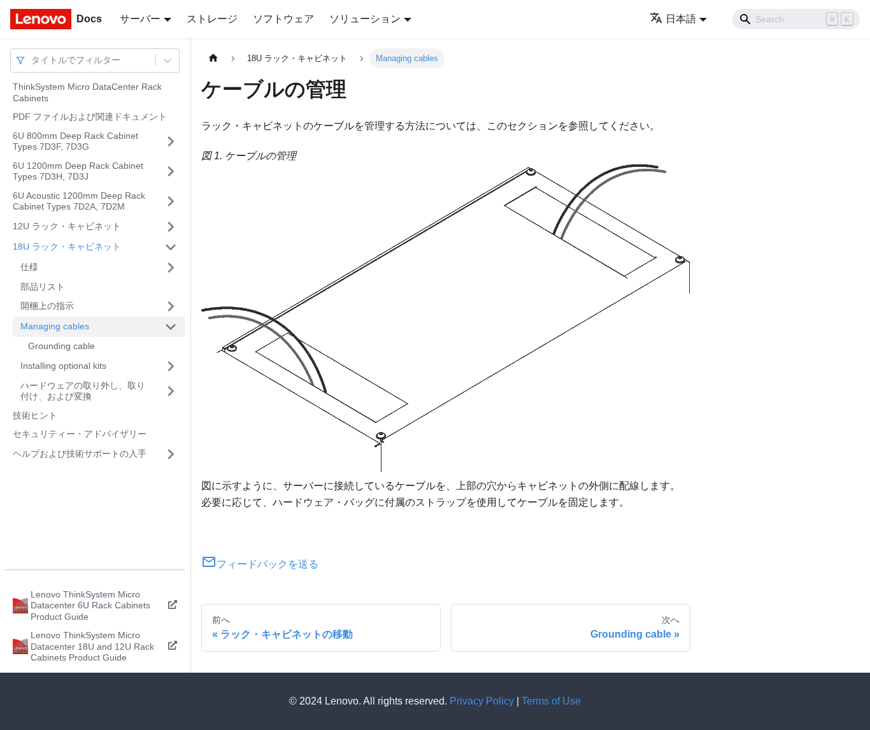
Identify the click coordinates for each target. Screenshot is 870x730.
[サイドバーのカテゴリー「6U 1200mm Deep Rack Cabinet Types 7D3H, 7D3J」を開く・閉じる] (171, 172)
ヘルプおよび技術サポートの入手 (79, 453)
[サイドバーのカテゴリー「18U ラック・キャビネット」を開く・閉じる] (171, 247)
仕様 (29, 267)
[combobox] (32, 60)
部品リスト (42, 287)
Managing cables (54, 326)
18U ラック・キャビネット (67, 246)
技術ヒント (35, 415)
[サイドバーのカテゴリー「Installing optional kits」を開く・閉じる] (171, 366)
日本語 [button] (681, 18)
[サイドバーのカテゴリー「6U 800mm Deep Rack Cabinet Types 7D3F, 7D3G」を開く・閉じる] (171, 142)
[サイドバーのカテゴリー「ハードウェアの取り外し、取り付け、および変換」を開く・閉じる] (171, 391)
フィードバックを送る (267, 564)
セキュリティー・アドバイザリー (79, 434)
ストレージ (212, 18)
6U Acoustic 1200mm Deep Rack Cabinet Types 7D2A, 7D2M (79, 201)
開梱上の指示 (47, 306)
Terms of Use (551, 701)
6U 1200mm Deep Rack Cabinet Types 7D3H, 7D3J (78, 171)
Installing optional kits (63, 366)
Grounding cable (61, 346)
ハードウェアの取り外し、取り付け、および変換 (82, 391)
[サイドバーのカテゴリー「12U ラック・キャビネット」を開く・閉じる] (171, 227)
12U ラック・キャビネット (67, 226)
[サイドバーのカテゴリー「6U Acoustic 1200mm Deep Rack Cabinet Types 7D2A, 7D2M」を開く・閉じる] (171, 202)
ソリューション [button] (365, 18)
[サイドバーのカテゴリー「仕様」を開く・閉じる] (171, 267)
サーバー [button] (140, 18)
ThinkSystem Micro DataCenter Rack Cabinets (87, 92)
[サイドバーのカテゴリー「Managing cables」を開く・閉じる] (171, 327)
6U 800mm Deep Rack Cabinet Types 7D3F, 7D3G (75, 141)
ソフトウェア (283, 18)
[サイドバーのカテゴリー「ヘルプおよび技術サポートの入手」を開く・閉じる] (171, 454)
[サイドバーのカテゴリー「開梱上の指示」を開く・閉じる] (171, 306)
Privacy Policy (482, 701)
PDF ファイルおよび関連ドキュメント (90, 116)
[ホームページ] (213, 58)
